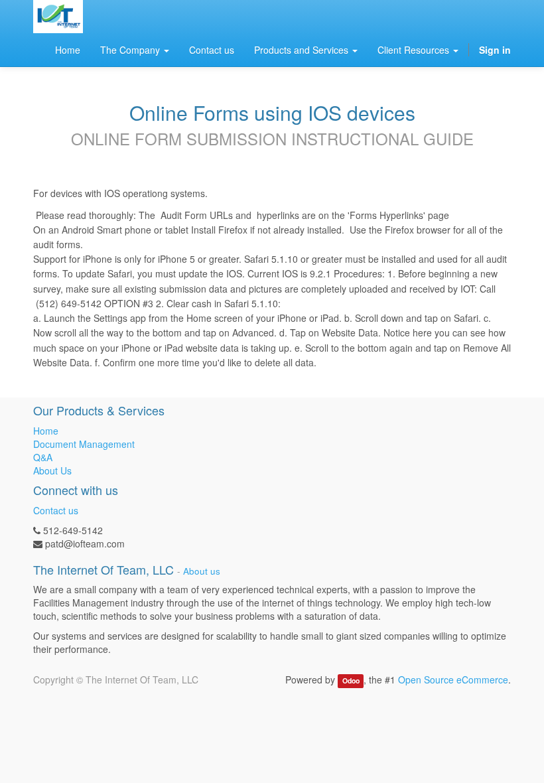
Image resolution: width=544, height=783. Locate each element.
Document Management (84, 444)
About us (201, 571)
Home (45, 430)
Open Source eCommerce (453, 679)
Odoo (351, 680)
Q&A (42, 457)
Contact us (55, 510)
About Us (52, 470)
